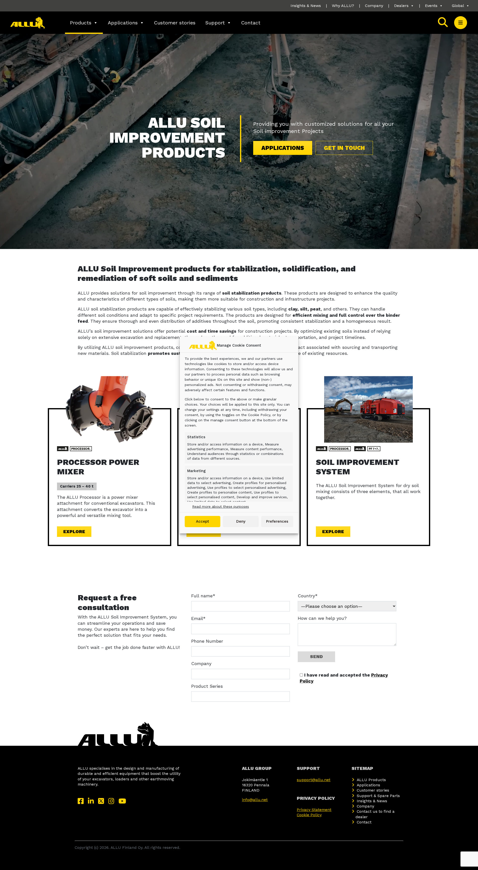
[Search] (443, 22)
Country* (308, 595)
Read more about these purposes (220, 506)
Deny (240, 521)
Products (80, 23)
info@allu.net (255, 799)
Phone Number (207, 641)
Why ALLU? (343, 5)
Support (215, 23)
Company (374, 5)
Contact (250, 23)
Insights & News (306, 5)
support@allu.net (313, 779)
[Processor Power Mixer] (109, 409)
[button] (460, 22)
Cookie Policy (309, 814)
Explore (74, 531)
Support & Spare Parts (378, 795)
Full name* (203, 595)
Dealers (401, 5)
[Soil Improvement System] (368, 409)
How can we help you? (322, 618)
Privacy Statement (314, 809)
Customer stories (174, 23)
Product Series (207, 686)
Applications (123, 23)
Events (431, 5)
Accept (202, 521)
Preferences (277, 521)
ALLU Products (371, 779)
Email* (198, 618)
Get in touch (344, 148)
